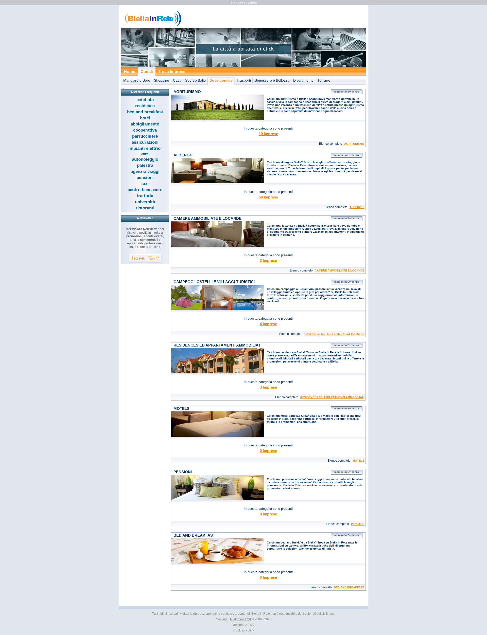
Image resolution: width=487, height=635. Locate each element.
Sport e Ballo (195, 80)
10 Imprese (268, 134)
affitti (145, 154)
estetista (145, 99)
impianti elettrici (145, 148)
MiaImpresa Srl (240, 619)
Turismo (323, 80)
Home (129, 71)
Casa (177, 80)
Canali (147, 71)
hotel (145, 118)
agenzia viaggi (145, 171)
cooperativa (145, 130)
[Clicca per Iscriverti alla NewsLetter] (145, 259)
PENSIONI (357, 523)
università (145, 201)
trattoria (145, 195)
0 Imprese (268, 450)
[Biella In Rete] (151, 25)
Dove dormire (221, 80)
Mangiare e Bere (136, 80)
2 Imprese (268, 260)
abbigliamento (145, 124)
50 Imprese (268, 197)
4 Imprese (268, 324)
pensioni (145, 177)
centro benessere (145, 189)
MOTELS (358, 460)
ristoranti (145, 208)
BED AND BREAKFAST (349, 587)
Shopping (161, 80)
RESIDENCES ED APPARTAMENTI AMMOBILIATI (332, 397)
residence (145, 105)
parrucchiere (145, 136)
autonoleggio (145, 159)
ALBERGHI (357, 207)
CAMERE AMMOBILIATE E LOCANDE (339, 270)
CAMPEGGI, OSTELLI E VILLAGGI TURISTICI (334, 333)
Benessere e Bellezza (272, 80)
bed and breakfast (145, 112)
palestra (145, 165)
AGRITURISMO (354, 143)
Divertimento (303, 80)
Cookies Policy (243, 630)
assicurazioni (145, 142)
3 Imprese (268, 387)
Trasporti (244, 80)
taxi (145, 183)
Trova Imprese (171, 71)
